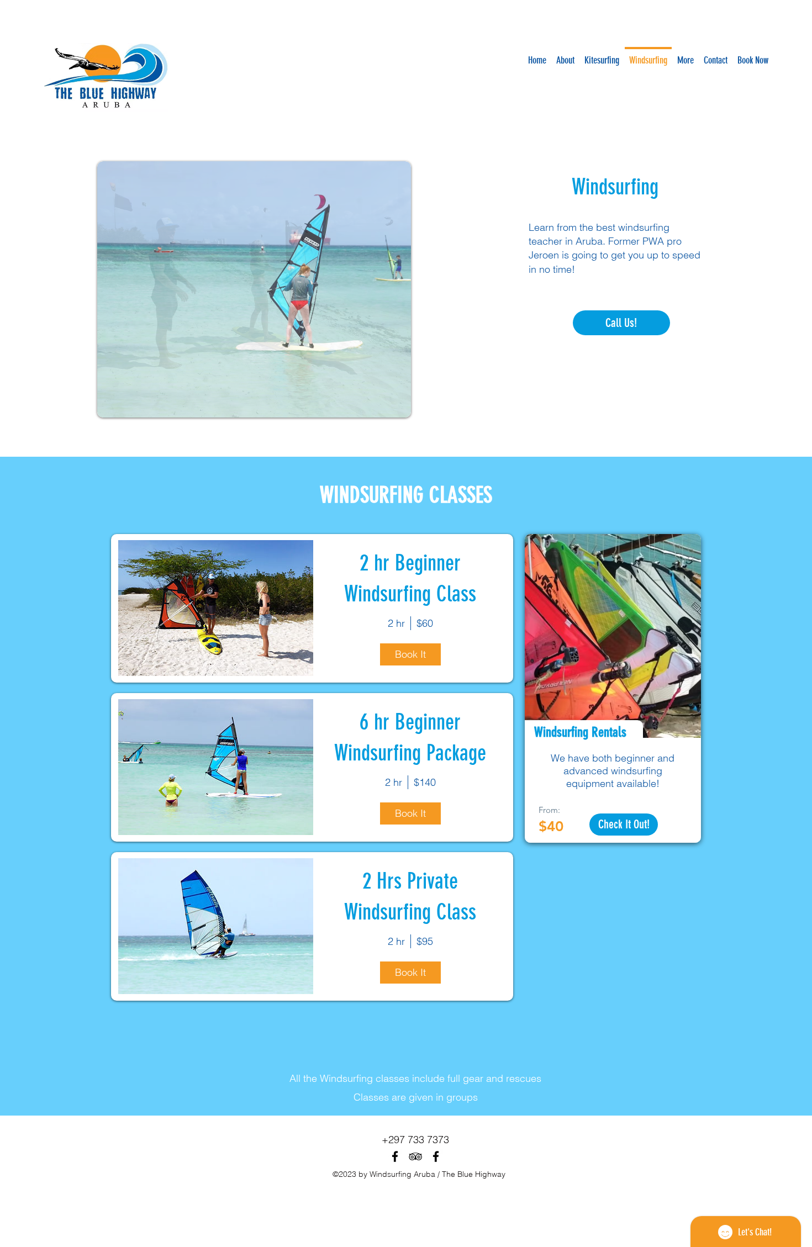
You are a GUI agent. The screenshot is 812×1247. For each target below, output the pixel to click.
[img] (215, 608)
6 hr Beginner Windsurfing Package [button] (410, 737)
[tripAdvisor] (415, 1156)
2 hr (396, 623)
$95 (424, 941)
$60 (424, 623)
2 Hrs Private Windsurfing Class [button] (410, 896)
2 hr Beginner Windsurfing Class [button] (410, 578)
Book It (410, 654)
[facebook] (395, 1156)
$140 (425, 782)
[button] (254, 289)
